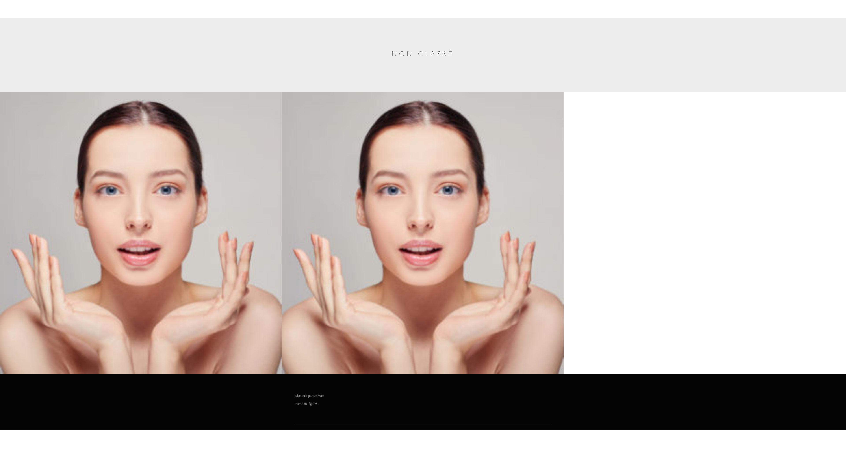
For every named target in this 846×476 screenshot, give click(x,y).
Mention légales (306, 404)
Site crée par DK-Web (310, 396)
